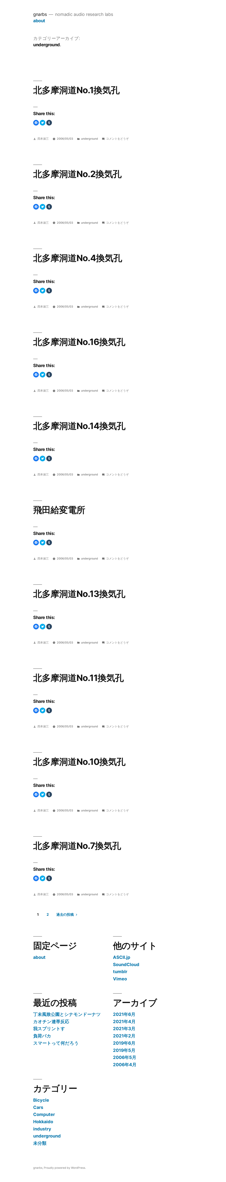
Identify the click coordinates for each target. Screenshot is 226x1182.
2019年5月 (124, 1050)
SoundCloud (126, 964)
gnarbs (40, 14)
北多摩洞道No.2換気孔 (77, 174)
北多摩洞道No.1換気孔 (76, 90)
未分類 (39, 1143)
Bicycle (41, 1100)
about (39, 20)
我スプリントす (49, 1028)
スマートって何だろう (56, 1043)
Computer (44, 1114)
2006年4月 (124, 1064)
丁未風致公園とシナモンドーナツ (67, 1014)
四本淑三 (43, 138)
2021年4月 (124, 1021)
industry (42, 1129)
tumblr (120, 971)
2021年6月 (124, 1014)
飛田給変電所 (59, 510)
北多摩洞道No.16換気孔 (79, 342)
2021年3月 (124, 1028)
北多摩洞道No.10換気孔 (79, 761)
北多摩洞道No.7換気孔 (77, 845)
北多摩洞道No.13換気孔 (79, 593)
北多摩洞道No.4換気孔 (77, 258)
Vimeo (120, 978)
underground (89, 138)
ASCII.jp (121, 957)
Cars (38, 1107)
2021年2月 (124, 1035)
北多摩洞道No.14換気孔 (79, 426)
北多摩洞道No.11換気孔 (78, 677)
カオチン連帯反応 (51, 1021)
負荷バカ (42, 1035)
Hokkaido (43, 1121)
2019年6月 (124, 1043)
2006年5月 (124, 1057)
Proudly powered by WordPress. (65, 1167)
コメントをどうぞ (117, 138)
